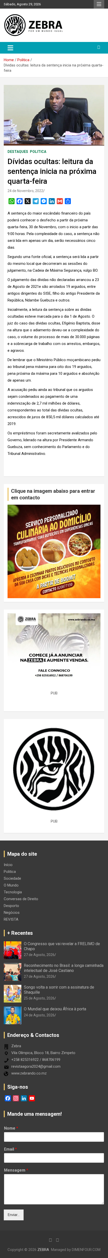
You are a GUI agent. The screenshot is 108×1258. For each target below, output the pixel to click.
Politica (38, 152)
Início (8, 865)
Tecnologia (13, 892)
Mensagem (16, 1170)
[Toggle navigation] (10, 48)
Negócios (12, 912)
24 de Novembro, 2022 (25, 191)
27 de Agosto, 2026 (39, 955)
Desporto (11, 905)
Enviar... (14, 1215)
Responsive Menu (99, 4)
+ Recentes (20, 933)
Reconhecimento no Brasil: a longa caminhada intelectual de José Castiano (63, 968)
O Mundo (11, 885)
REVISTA (11, 919)
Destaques (18, 152)
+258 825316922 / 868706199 (35, 1059)
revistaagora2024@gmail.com (36, 1066)
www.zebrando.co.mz (29, 1073)
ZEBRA (43, 1249)
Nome (11, 1128)
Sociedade (12, 878)
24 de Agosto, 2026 (39, 1015)
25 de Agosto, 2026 (39, 998)
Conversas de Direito (21, 899)
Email (10, 1149)
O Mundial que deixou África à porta (55, 1009)
